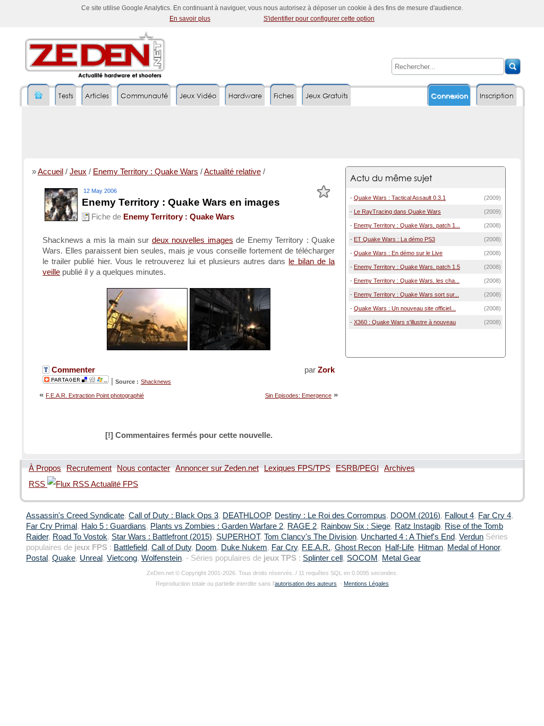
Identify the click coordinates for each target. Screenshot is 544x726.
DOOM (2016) (415, 515)
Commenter (72, 370)
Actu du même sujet (391, 177)
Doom (206, 547)
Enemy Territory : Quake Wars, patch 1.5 (407, 267)
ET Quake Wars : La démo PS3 (394, 239)
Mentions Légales (366, 583)
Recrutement (89, 468)
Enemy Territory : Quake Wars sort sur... (406, 294)
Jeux (78, 171)
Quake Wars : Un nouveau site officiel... (405, 308)
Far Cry (284, 547)
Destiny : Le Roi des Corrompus (330, 515)
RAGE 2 (302, 526)
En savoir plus (189, 18)
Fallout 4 (459, 515)
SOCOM (362, 558)
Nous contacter (143, 468)
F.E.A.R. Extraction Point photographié (95, 395)
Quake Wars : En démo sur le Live (398, 253)
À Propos (45, 468)
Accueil (50, 171)
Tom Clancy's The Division (310, 537)
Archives (399, 468)
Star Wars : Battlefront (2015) (162, 537)
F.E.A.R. (316, 547)
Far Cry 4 (494, 515)
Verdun (471, 537)
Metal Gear (401, 558)
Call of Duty (171, 547)
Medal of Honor (473, 547)
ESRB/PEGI (357, 468)
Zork (326, 370)
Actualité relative (232, 171)
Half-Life (399, 547)
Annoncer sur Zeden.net (217, 468)
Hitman (430, 547)
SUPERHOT (238, 537)
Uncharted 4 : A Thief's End (408, 537)
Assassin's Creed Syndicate (75, 515)
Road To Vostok (80, 537)
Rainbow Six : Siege (355, 526)
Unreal (91, 558)
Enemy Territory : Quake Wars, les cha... (407, 280)
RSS (38, 484)
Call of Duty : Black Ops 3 (173, 515)
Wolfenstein (161, 558)
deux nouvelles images (192, 240)
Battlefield (130, 547)
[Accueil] (38, 95)
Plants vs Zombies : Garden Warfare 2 (216, 526)
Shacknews (156, 381)
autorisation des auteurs (306, 583)
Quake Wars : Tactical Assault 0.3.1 (400, 198)
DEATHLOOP (246, 515)
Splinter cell (323, 558)
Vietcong (122, 558)
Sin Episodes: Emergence (298, 395)
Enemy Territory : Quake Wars (145, 171)
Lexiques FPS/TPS (297, 468)
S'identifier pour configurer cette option (319, 18)
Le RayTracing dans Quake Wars (397, 211)
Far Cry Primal (51, 526)
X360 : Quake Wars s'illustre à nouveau (405, 322)
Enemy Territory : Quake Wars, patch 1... (407, 225)
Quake (63, 558)
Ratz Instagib (417, 526)
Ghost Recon (358, 547)
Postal (37, 558)
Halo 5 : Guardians (113, 526)
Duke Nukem (244, 547)
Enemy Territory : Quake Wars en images (181, 202)
